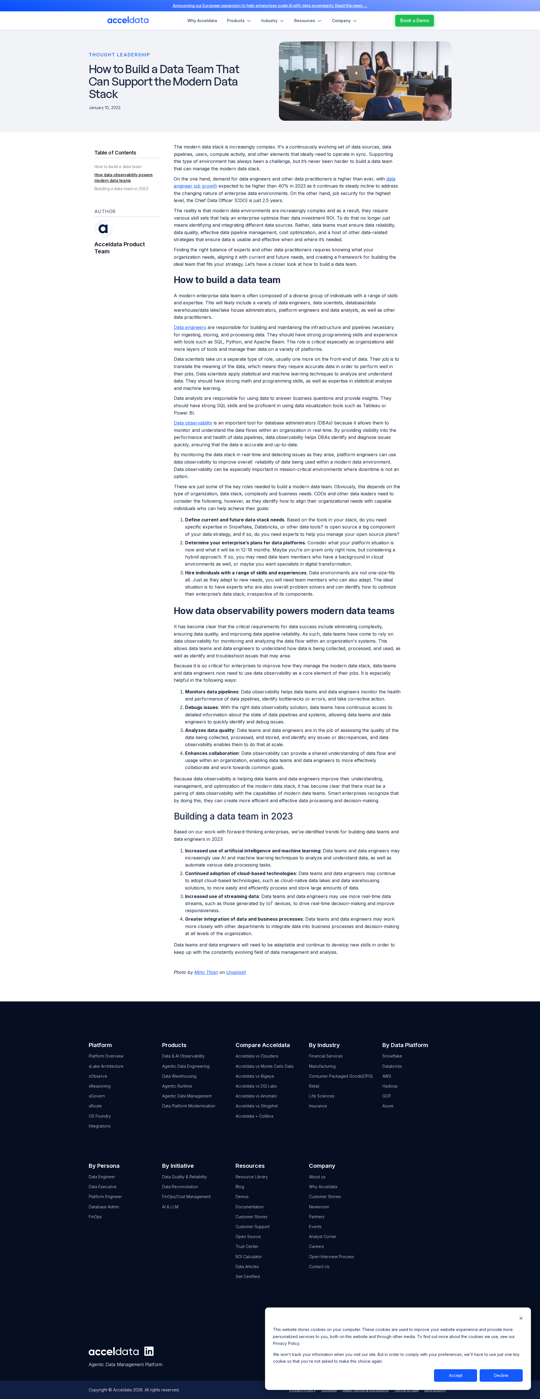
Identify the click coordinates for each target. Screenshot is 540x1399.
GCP (386, 1096)
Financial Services (326, 1056)
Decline (501, 1375)
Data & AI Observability (183, 1056)
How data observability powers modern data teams (123, 177)
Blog (240, 1186)
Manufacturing (322, 1066)
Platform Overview (106, 1056)
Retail (314, 1086)
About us (317, 1176)
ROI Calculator (249, 1256)
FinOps (95, 1216)
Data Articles (247, 1266)
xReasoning (100, 1086)
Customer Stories (252, 1216)
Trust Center (247, 1246)
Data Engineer (102, 1176)
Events (315, 1226)
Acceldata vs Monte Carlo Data (264, 1066)
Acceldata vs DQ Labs (256, 1086)
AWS (386, 1076)
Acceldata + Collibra (254, 1116)
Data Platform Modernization (188, 1105)
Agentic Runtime (177, 1086)
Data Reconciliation (180, 1186)
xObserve (98, 1076)
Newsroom (319, 1206)
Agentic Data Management (186, 1096)
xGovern (97, 1096)
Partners (317, 1216)
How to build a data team (117, 166)
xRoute (95, 1105)
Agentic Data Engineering (185, 1066)
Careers (316, 1246)
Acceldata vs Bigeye (255, 1076)
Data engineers (190, 327)
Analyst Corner (322, 1236)
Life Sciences (321, 1096)
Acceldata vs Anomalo (256, 1096)
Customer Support (253, 1226)
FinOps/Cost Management (186, 1196)
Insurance (318, 1105)
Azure (387, 1105)
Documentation (250, 1206)
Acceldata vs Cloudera (257, 1056)
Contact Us (319, 1266)
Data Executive (103, 1186)
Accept (455, 1375)
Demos (242, 1196)
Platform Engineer (105, 1196)
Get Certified (248, 1276)
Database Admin (104, 1206)
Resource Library (252, 1176)
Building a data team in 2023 (121, 188)
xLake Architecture (106, 1066)
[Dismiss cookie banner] (521, 1318)
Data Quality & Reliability (184, 1176)
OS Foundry (100, 1116)
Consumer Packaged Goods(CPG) (341, 1076)
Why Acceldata (323, 1186)
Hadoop (390, 1086)
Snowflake (392, 1056)
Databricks (392, 1066)
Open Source (248, 1236)
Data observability (193, 423)
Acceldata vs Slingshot (257, 1105)
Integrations (100, 1126)
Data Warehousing (179, 1076)
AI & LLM (170, 1206)
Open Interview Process (331, 1256)
